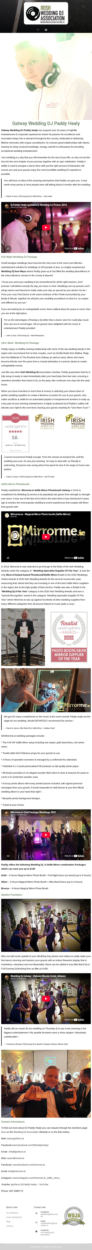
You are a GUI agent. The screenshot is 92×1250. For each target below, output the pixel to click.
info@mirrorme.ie (17, 1171)
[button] (46, 30)
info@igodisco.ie (17, 1151)
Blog (8, 1221)
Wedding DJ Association (26, 1132)
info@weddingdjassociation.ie (49, 1224)
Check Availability (14, 1217)
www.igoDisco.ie (15, 1138)
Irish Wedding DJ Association (47, 1233)
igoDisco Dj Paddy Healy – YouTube (29, 1184)
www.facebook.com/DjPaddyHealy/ (30, 1145)
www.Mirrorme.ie (15, 1158)
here (3, 1132)
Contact (9, 1226)
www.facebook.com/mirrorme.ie (29, 1164)
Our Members (12, 1213)
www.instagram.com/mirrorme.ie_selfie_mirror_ (37, 1178)
